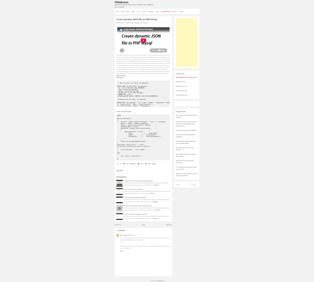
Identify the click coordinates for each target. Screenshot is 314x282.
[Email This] (117, 170)
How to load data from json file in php (133, 189)
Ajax (138, 11)
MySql (127, 11)
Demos (175, 11)
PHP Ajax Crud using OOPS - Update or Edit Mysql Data (138, 206)
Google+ (141, 163)
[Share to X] (120, 170)
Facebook (127, 163)
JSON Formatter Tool (181, 86)
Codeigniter (151, 11)
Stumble (148, 163)
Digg (155, 163)
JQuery (133, 11)
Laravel (143, 11)
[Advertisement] (187, 42)
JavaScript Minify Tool (181, 90)
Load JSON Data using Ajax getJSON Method (135, 197)
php (139, 23)
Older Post (169, 225)
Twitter (134, 163)
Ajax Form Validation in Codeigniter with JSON (135, 214)
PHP (122, 11)
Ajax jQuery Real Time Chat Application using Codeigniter (138, 181)
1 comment (145, 23)
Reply (121, 251)
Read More (156, 185)
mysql (135, 23)
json (132, 23)
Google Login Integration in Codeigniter (186, 130)
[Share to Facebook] (121, 170)
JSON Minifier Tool (180, 82)
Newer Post (118, 225)
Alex (121, 235)
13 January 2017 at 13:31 (129, 235)
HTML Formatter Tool (181, 95)
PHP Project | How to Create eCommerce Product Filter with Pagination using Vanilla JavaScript (186, 124)
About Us (181, 11)
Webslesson (121, 2)
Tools (157, 11)
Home (117, 11)
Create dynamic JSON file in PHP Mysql (136, 19)
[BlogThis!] (118, 170)
